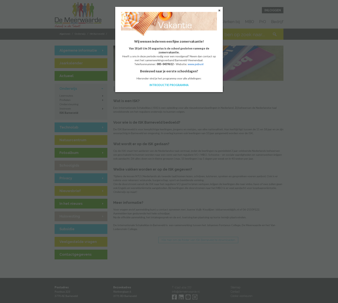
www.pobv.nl (195, 64)
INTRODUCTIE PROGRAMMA (169, 85)
